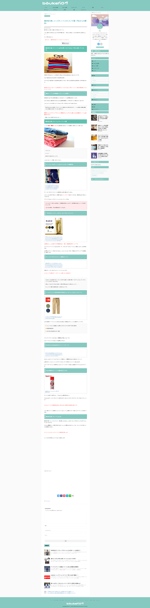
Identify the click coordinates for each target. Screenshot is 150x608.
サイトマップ (83, 9)
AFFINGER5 (85, 606)
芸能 (93, 7)
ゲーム (102, 7)
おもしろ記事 (64, 7)
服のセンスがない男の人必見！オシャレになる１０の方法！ (63, 558)
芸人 (93, 77)
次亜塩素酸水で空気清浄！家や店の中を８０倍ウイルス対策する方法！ (103, 155)
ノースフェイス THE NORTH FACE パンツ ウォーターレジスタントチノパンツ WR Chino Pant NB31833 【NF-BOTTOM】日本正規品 (53, 317)
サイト (46, 535)
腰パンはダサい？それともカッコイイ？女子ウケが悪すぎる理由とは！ (66, 583)
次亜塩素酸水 (94, 175)
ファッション (47, 500)
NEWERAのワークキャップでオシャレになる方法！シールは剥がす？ (66, 550)
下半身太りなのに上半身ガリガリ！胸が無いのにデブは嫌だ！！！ (60, 591)
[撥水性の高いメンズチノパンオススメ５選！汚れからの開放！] (67, 496)
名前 (45, 525)
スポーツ (94, 82)
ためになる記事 (55, 7)
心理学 (65, 9)
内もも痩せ (95, 94)
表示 (68, 43)
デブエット (55, 9)
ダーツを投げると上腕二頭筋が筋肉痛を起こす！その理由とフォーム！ (61, 593)
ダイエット (46, 9)
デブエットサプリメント (97, 102)
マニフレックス (74, 7)
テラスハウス (98, 170)
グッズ (83, 7)
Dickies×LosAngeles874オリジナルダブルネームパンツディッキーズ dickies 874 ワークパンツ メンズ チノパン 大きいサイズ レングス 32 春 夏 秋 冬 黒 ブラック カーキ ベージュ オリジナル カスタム (53, 354)
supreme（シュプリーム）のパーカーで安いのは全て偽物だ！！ (65, 575)
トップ (46, 7)
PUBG (94, 87)
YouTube (94, 80)
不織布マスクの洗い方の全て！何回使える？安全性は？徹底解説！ (103, 146)
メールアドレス (48, 530)
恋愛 (74, 9)
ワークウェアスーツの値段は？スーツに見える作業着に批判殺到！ (65, 566)
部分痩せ (94, 97)
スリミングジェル (96, 92)
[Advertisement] (65, 454)
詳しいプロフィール (100, 47)
